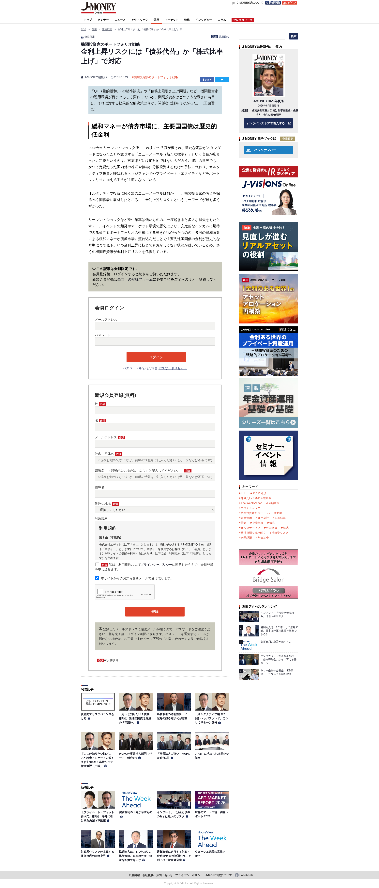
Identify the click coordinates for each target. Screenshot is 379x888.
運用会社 (263, 517)
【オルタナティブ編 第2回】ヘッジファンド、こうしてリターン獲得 (211, 718)
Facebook (246, 875)
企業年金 (257, 522)
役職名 (99, 487)
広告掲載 (134, 875)
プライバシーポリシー (156, 564)
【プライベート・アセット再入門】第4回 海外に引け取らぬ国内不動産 (97, 816)
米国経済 (246, 537)
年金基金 (263, 537)
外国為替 (271, 527)
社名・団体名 (108, 453)
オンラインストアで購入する (265, 123)
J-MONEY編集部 (95, 77)
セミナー (103, 19)
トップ (88, 19)
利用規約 (101, 518)
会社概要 (148, 875)
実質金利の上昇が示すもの (135, 812)
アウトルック (139, 19)
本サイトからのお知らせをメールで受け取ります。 (137, 578)
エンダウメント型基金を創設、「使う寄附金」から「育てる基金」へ (278, 660)
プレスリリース (243, 20)
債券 (272, 522)
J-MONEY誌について (218, 875)
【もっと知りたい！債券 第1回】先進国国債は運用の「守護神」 (135, 718)
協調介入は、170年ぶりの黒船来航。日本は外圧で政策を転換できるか (135, 855)
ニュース (120, 19)
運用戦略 (224, 36)
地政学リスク (280, 532)
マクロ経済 (259, 493)
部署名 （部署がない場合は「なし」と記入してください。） (142, 470)
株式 (286, 527)
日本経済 (280, 517)
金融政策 (273, 503)
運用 (156, 19)
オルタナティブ (250, 527)
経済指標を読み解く (253, 532)
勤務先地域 (106, 503)
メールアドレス (106, 319)
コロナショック (250, 508)
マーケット (171, 19)
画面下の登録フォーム (135, 279)
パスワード (103, 335)
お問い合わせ (164, 875)
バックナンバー (265, 150)
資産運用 (246, 517)
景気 (243, 522)
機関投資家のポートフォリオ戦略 (155, 77)
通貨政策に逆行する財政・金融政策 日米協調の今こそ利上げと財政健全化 (174, 855)
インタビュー (203, 19)
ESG (244, 493)
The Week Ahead (251, 502)
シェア (208, 79)
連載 (187, 19)
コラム (222, 19)
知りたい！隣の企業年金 (256, 498)
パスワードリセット (173, 368)
